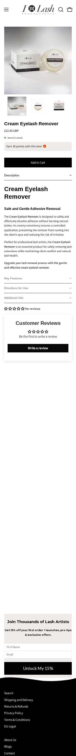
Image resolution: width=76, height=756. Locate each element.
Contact (9, 753)
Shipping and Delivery (18, 700)
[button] (60, 9)
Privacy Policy (13, 713)
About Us (10, 740)
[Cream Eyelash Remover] (16, 106)
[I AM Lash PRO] (38, 9)
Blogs (8, 746)
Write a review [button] (38, 348)
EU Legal (10, 726)
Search (8, 693)
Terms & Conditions (17, 719)
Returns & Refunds (16, 706)
